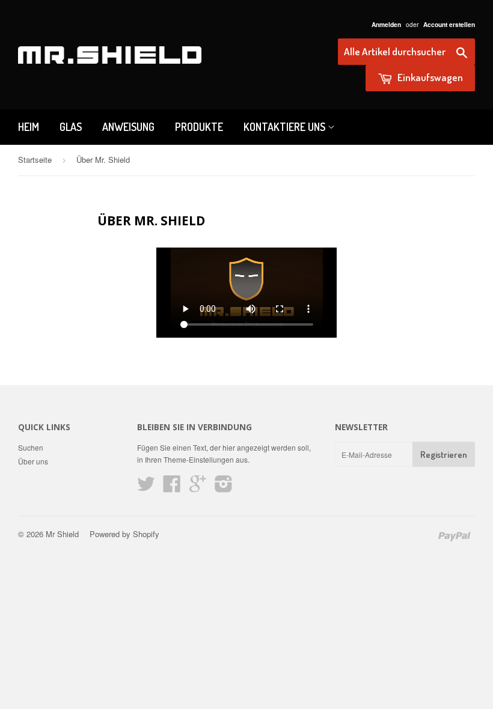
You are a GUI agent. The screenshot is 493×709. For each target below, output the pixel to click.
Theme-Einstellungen (199, 459)
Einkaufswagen (429, 77)
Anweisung (128, 126)
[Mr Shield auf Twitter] (146, 487)
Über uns (33, 461)
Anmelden (386, 24)
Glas (71, 126)
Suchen (30, 447)
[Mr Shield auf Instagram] (224, 487)
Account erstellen (449, 24)
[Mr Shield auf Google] (198, 487)
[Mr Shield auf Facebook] (172, 487)
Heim (28, 126)
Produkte (199, 126)
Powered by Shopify (124, 534)
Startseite (35, 159)
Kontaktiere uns (285, 126)
